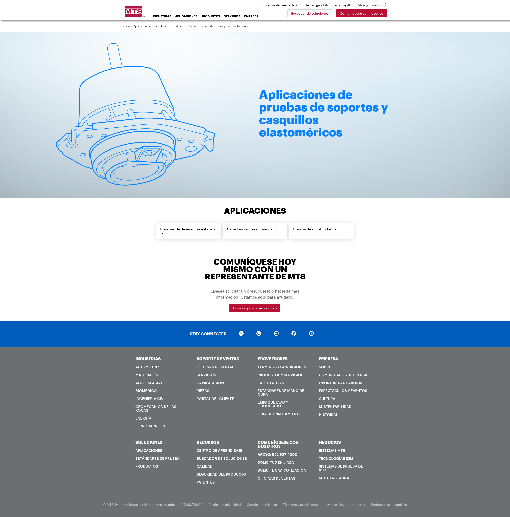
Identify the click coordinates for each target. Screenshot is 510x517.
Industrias (162, 16)
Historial (328, 414)
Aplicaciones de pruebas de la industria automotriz (166, 26)
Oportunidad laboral (341, 383)
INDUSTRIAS (148, 358)
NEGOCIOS (330, 442)
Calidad (205, 466)
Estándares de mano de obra (281, 392)
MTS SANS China (334, 478)
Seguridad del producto (221, 474)
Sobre (325, 367)
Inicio (126, 26)
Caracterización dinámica (251, 229)
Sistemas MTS (332, 450)
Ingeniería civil (151, 398)
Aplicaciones (186, 16)
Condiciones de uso (262, 504)
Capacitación (210, 383)
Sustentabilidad (335, 406)
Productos (210, 16)
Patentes (206, 482)
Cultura (327, 398)
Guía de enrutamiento (280, 414)
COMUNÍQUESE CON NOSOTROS (278, 444)
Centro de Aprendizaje (219, 450)
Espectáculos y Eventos (343, 390)
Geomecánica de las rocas (155, 408)
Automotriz (147, 367)
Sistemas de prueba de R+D (341, 468)
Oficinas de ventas (215, 367)
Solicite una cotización (282, 470)
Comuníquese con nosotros (361, 13)
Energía (143, 418)
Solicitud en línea (276, 462)
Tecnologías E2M (336, 458)
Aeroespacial (149, 383)
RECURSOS (208, 442)
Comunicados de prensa (343, 375)
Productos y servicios (280, 375)
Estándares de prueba (157, 458)
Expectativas (271, 383)
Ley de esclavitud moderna (345, 504)
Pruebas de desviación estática (187, 231)
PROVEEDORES (273, 358)
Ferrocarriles (150, 426)
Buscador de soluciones (310, 13)
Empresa (251, 16)
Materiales (146, 375)
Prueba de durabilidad (313, 229)
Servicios (232, 16)
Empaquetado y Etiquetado (273, 404)
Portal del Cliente (215, 398)
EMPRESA (328, 358)
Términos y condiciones (282, 367)
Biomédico (146, 390)
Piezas (203, 390)
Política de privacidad (225, 504)
